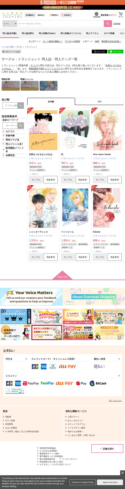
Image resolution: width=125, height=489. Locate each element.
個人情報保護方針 (47, 458)
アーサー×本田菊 (72, 41)
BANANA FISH (36, 68)
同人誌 (19, 46)
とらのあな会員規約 (48, 450)
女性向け (67, 15)
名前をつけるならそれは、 (41, 154)
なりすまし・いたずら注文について (55, 464)
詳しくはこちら (115, 400)
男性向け (55, 15)
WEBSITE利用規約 (48, 448)
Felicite (96, 231)
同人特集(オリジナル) (71, 33)
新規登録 (105, 14)
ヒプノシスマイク (54, 68)
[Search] (20, 125)
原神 (97, 41)
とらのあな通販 (7, 46)
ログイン (113, 14)
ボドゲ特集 (109, 33)
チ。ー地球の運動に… (52, 41)
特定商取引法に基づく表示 (51, 461)
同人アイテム (92, 33)
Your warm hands (102, 154)
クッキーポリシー (70, 458)
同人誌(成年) (28, 33)
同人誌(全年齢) (10, 33)
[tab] (99, 101)
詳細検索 (116, 23)
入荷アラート (12, 52)
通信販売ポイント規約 (49, 453)
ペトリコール (67, 231)
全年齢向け (30, 15)
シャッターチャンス (38, 231)
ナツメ (33, 65)
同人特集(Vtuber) (47, 33)
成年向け (41, 15)
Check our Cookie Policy (83, 482)
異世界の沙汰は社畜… (111, 41)
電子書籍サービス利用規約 (51, 456)
